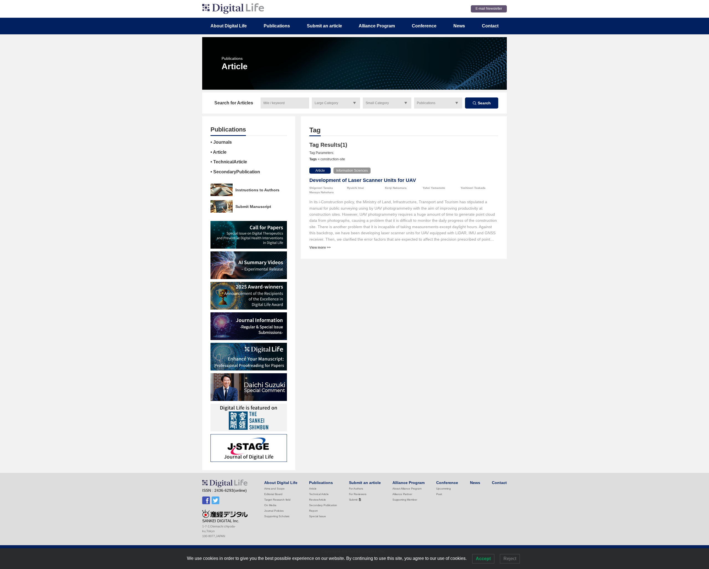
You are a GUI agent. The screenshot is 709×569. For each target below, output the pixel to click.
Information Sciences (352, 170)
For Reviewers (357, 494)
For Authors (356, 488)
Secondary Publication (323, 505)
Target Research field (277, 499)
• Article (218, 152)
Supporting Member (404, 499)
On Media (270, 505)
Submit (353, 499)
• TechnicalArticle (228, 161)
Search (484, 103)
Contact (490, 26)
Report (313, 510)
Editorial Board (273, 494)
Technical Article (318, 494)
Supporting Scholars (276, 516)
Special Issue (317, 516)
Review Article (317, 499)
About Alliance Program (407, 488)
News (459, 26)
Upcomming (443, 488)
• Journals (221, 142)
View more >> (320, 247)
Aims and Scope (274, 488)
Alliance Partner (402, 494)
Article (320, 170)
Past (439, 494)
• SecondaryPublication (235, 171)
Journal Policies (274, 510)
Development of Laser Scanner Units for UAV (362, 180)
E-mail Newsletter (489, 9)
